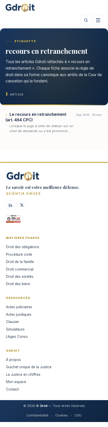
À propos (13, 360)
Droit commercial (19, 269)
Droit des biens (18, 284)
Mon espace (16, 382)
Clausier (12, 322)
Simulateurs (15, 329)
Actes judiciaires (19, 307)
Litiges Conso (17, 337)
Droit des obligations (22, 247)
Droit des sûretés (19, 277)
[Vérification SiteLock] (13, 220)
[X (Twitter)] (21, 205)
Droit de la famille (20, 262)
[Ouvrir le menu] (98, 20)
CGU (78, 415)
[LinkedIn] (10, 205)
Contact (12, 389)
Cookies (61, 415)
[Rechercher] (86, 20)
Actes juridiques (18, 314)
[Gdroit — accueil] (20, 7)
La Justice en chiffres (23, 374)
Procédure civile (19, 254)
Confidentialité (37, 415)
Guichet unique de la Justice (28, 367)
